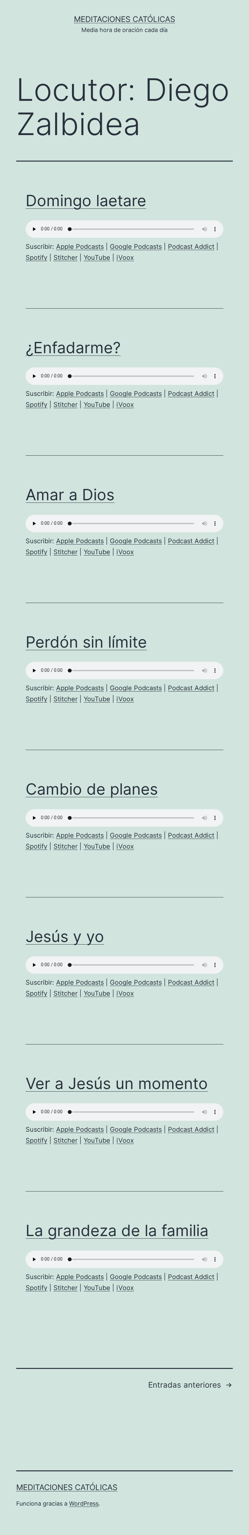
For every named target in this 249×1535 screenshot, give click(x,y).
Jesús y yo (65, 936)
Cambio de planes (92, 789)
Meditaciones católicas (124, 19)
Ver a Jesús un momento (117, 1083)
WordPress (84, 1503)
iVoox (125, 257)
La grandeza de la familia (117, 1230)
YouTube (97, 257)
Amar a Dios (70, 494)
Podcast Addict (191, 246)
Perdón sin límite (86, 641)
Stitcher (65, 257)
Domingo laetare (86, 200)
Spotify (36, 257)
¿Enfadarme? (73, 347)
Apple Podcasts (80, 246)
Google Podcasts (136, 246)
